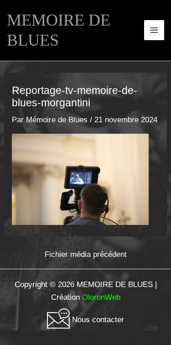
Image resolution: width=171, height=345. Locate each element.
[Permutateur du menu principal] (154, 30)
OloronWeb (101, 297)
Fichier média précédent (86, 254)
